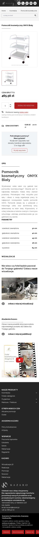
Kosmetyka (13, 11)
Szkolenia (5, 443)
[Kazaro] (8, 3)
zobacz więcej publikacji (19, 334)
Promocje (5, 471)
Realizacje (5, 468)
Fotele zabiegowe (8, 396)
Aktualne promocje (9, 411)
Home (4, 11)
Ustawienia (6, 532)
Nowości (5, 474)
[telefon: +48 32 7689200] (23, 3)
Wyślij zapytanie (20, 150)
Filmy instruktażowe (9, 427)
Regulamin (6, 452)
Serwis (4, 446)
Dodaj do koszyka (26, 106)
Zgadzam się (29, 532)
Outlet (4, 415)
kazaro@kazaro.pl (12, 507)
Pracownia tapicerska (9, 439)
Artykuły (5, 430)
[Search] (34, 15)
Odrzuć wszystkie (18, 532)
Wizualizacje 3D (7, 464)
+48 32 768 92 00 (8, 510)
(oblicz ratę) (23, 112)
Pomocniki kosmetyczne (29, 11)
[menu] (35, 3)
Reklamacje (6, 449)
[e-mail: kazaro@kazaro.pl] (27, 3)
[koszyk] (19, 3)
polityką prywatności (9, 523)
